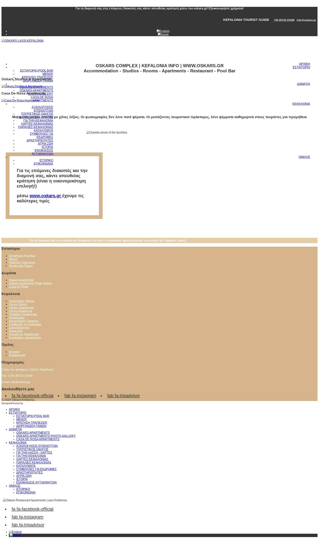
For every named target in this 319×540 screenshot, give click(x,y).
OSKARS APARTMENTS (33, 432)
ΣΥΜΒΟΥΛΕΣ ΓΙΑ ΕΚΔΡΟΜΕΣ (41, 135)
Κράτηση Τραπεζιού (22, 262)
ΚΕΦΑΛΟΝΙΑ (301, 103)
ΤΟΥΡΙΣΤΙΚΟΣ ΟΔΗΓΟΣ (37, 113)
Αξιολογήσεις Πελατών (24, 321)
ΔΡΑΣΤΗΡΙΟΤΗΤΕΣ (40, 140)
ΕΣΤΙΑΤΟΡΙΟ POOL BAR (36, 70)
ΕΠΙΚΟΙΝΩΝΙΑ (43, 163)
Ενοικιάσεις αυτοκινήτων (25, 337)
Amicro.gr (29, 403)
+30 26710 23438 (284, 19)
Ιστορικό (14, 351)
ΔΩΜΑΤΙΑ (303, 83)
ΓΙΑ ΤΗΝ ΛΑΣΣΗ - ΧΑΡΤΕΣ (34, 452)
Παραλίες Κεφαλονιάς (23, 314)
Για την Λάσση (18, 304)
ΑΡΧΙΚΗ (304, 64)
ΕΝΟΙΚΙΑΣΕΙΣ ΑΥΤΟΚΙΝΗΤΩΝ (42, 152)
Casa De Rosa (18, 286)
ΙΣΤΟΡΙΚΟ (46, 160)
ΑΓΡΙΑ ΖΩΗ (45, 143)
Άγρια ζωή (15, 330)
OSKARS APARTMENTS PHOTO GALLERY (46, 436)
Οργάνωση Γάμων (21, 265)
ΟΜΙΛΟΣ (304, 157)
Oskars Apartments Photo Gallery (30, 283)
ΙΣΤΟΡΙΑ (47, 147)
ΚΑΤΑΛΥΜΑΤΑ (43, 130)
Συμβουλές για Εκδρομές (25, 324)
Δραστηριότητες (19, 327)
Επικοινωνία (17, 355)
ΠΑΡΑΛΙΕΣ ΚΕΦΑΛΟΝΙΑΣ (35, 127)
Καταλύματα (17, 317)
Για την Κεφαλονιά (20, 311)
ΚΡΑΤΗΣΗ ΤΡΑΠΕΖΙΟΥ (31, 422)
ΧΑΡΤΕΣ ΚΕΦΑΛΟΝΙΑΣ (37, 123)
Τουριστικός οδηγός (22, 301)
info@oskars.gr (306, 19)
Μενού (13, 259)
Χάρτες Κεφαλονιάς (21, 307)
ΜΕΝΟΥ (47, 74)
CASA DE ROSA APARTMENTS (42, 99)
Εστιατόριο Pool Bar (22, 255)
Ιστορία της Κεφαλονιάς (24, 334)
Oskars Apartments (21, 280)
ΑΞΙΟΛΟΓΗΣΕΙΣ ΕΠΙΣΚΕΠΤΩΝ (42, 109)
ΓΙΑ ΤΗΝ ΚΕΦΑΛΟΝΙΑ (38, 120)
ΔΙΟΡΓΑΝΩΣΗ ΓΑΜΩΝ (31, 426)
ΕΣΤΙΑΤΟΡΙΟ (301, 67)
